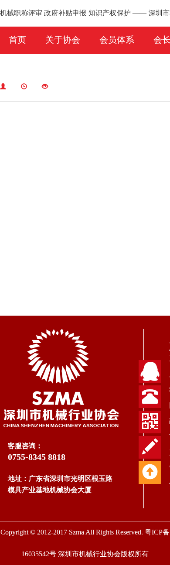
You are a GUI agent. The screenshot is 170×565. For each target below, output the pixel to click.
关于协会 (62, 39)
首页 (17, 39)
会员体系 (116, 39)
